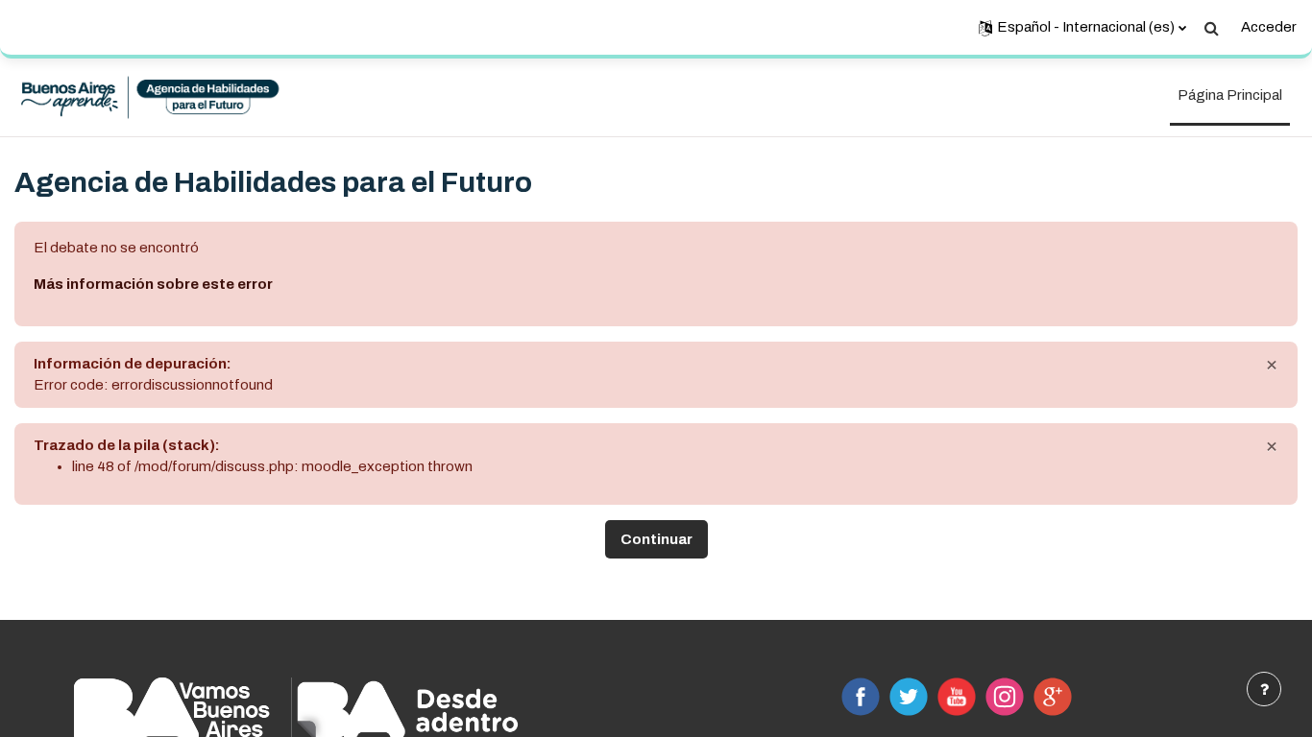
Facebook (860, 697)
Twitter (908, 697)
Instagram (1004, 697)
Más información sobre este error (153, 284)
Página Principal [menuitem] (1230, 95)
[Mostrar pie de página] (1264, 689)
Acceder (1269, 27)
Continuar (656, 539)
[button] (1082, 27)
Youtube (956, 697)
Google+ (1052, 697)
